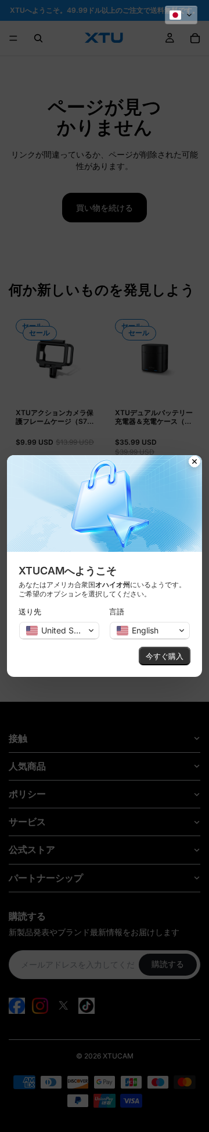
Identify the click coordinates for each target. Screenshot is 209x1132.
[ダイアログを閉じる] (194, 462)
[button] (181, 15)
